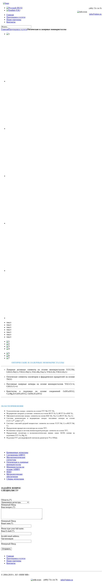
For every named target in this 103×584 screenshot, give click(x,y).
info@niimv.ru (95, 14)
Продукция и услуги (17, 29)
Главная (4, 29)
